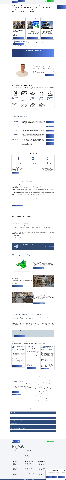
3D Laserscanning (27, 2)
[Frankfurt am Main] (39, 391)
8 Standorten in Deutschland (44, 71)
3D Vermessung (33, 2)
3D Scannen (22, 2)
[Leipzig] (47, 387)
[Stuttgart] (40, 396)
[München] (46, 398)
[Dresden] (50, 388)
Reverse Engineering (44, 2)
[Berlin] (49, 383)
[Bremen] (39, 381)
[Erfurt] (44, 388)
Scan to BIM (50, 2)
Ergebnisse (52, 14)
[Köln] (35, 388)
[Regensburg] (47, 395)
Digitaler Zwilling (39, 2)
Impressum (58, 478)
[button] (64, 470)
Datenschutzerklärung (54, 478)
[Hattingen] (35, 386)
